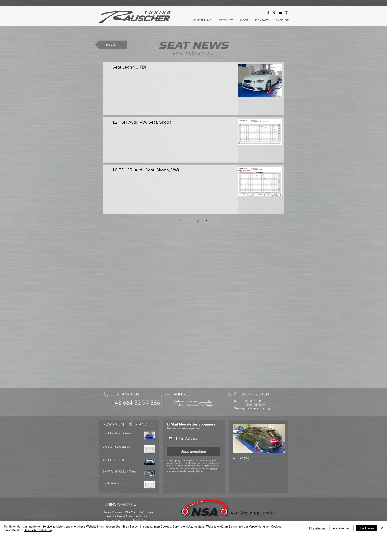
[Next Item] (279, 438)
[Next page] (206, 220)
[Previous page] (180, 220)
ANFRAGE (182, 394)
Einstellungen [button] (317, 528)
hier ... (146, 520)
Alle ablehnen (341, 528)
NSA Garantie (133, 512)
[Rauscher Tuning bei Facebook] (268, 13)
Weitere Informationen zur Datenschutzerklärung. (192, 469)
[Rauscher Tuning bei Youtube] (280, 13)
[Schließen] (382, 528)
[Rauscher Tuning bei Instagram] (286, 13)
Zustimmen (367, 528)
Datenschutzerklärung (38, 530)
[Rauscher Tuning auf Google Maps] (274, 13)
